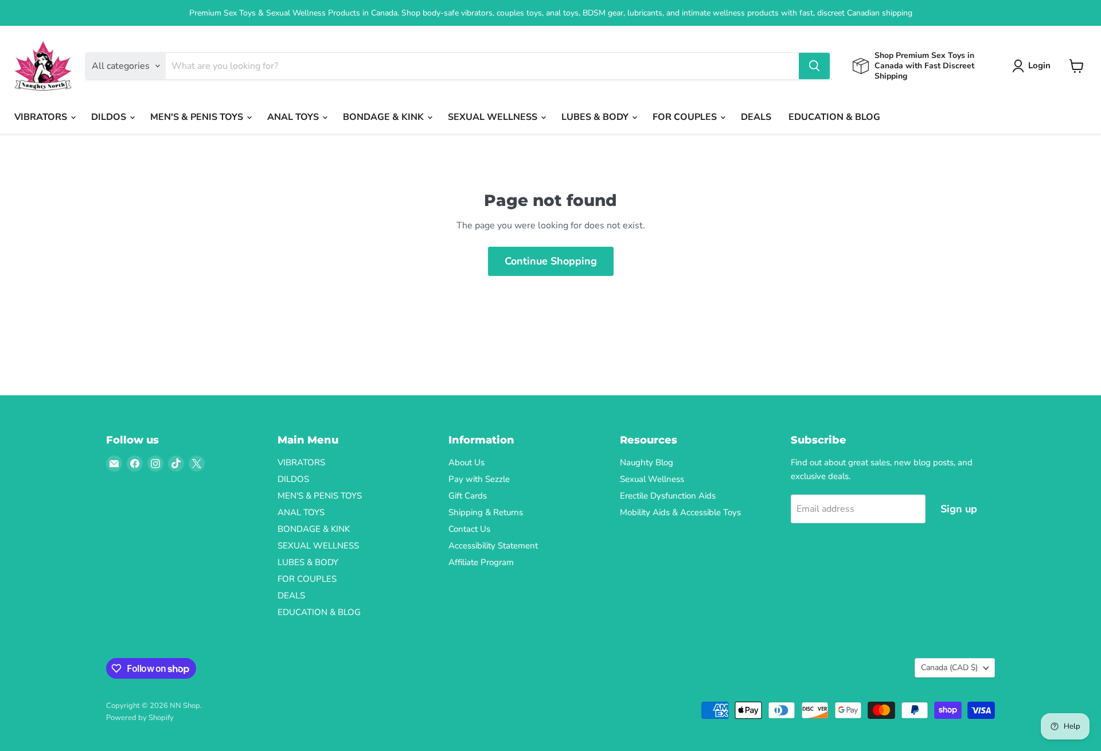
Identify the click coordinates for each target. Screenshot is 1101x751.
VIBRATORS (41, 117)
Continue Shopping (551, 261)
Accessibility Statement (493, 545)
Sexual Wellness (652, 479)
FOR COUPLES (686, 117)
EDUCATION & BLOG (834, 117)
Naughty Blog (646, 462)
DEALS (756, 117)
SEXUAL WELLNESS (494, 117)
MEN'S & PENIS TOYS (197, 117)
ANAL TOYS (294, 117)
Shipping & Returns (485, 512)
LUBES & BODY (596, 117)
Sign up (958, 509)
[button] (1033, 66)
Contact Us (469, 529)
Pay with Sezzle (479, 479)
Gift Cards (467, 495)
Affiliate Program (481, 562)
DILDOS (109, 117)
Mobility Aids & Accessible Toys (680, 512)
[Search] (814, 66)
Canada (949, 667)
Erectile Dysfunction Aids (668, 495)
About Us (466, 462)
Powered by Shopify (140, 718)
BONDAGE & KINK (384, 117)
